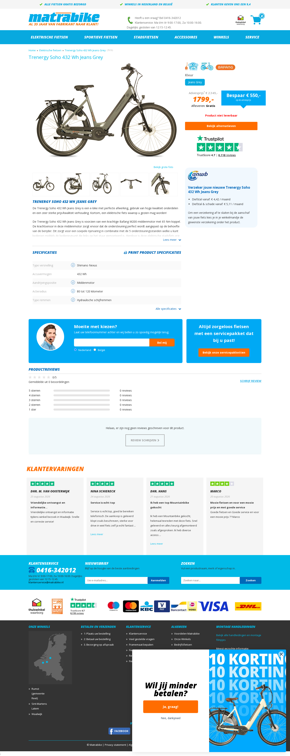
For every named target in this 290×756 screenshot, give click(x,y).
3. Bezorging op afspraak (99, 644)
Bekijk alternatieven (221, 126)
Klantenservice (138, 633)
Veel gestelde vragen (141, 639)
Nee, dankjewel (171, 718)
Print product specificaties (154, 252)
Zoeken (251, 580)
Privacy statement (115, 745)
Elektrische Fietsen (49, 37)
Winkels (221, 37)
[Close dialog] (281, 654)
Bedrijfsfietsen (183, 644)
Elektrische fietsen (50, 50)
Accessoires (186, 37)
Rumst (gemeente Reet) (38, 693)
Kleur (189, 75)
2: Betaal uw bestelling (97, 639)
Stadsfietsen (146, 37)
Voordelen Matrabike (187, 633)
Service (252, 37)
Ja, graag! (170, 707)
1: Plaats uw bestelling (97, 633)
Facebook (121, 731)
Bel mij (162, 342)
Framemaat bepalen (141, 644)
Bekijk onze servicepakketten (224, 352)
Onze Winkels (182, 639)
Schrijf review (250, 381)
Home (32, 50)
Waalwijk (37, 714)
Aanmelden (158, 580)
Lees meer (170, 240)
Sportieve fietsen (100, 37)
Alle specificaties (166, 309)
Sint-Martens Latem (39, 706)
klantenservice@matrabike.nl (46, 582)
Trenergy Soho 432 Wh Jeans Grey (85, 50)
